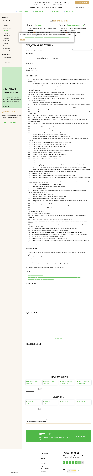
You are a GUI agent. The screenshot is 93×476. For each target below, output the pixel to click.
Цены (43, 7)
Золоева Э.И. (6, 33)
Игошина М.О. (6, 62)
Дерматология (39, 11)
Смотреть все (58, 338)
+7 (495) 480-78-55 (59, 2)
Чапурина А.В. (6, 48)
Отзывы (54, 7)
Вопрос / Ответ (44, 461)
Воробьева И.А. (6, 40)
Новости (43, 463)
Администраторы (5, 54)
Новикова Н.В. (6, 35)
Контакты (60, 7)
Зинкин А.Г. (5, 45)
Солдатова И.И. (7, 30)
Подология (54, 11)
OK (22, 39)
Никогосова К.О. (7, 57)
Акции (38, 7)
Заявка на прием (82, 2)
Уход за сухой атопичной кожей (35, 275)
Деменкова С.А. (7, 28)
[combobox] (81, 7)
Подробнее (6, 106)
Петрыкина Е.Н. (6, 50)
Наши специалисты (31, 17)
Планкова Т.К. (6, 43)
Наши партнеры (45, 468)
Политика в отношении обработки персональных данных (35, 37)
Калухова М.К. (6, 23)
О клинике (43, 455)
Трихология (69, 11)
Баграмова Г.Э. (6, 20)
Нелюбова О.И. (6, 38)
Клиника (32, 7)
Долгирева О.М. (7, 25)
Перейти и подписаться (9, 122)
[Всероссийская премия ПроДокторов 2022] (78, 471)
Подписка (43, 466)
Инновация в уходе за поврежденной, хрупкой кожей (41, 279)
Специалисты (5, 17)
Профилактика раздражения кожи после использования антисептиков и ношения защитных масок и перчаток (54, 277)
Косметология (22, 11)
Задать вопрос (80, 436)
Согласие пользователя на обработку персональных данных (57, 37)
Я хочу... (48, 7)
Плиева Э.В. (6, 59)
